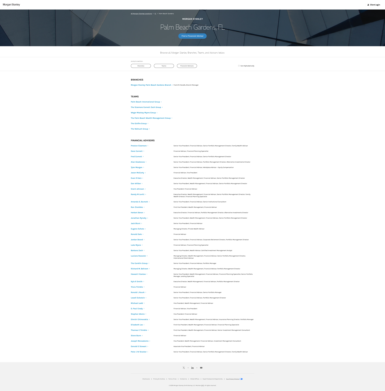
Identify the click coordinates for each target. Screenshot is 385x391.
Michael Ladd (137, 303)
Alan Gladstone (138, 162)
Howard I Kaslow (138, 274)
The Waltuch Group (139, 129)
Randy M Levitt (137, 194)
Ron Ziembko (137, 207)
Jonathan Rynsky (138, 218)
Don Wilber (136, 183)
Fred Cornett (136, 156)
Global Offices (194, 379)
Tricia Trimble (137, 287)
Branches (141, 66)
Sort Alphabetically (247, 66)
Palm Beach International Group (145, 102)
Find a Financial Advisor (192, 36)
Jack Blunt (135, 223)
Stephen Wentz (138, 314)
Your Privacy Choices (232, 379)
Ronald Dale (136, 234)
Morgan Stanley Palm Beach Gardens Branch (151, 85)
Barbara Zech (137, 250)
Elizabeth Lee (137, 325)
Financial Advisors (187, 66)
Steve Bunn (136, 335)
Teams (164, 66)
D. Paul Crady (137, 309)
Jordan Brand (137, 240)
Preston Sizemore (139, 146)
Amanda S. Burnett (139, 202)
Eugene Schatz (137, 229)
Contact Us (183, 379)
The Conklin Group (139, 263)
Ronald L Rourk (137, 292)
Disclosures (146, 379)
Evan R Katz (136, 178)
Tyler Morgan (136, 167)
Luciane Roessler (138, 256)
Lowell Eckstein (138, 298)
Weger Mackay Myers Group (143, 113)
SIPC (202, 385)
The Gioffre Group (139, 123)
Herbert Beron (137, 212)
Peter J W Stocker (138, 352)
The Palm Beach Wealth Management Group (151, 118)
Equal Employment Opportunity (213, 379)
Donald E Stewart (138, 346)
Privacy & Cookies (159, 379)
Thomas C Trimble (139, 330)
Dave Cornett (137, 151)
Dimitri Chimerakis (139, 319)
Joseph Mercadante (139, 341)
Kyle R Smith (136, 281)
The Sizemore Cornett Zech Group (146, 107)
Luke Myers (136, 245)
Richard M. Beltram (139, 269)
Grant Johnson (137, 189)
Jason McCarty (137, 173)
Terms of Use (172, 379)
